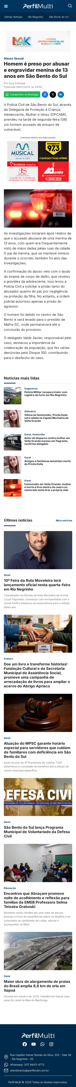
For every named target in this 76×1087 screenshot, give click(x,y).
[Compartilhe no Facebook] (45, 94)
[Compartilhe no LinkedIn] (61, 94)
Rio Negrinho (35, 16)
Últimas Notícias (13, 16)
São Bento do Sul (59, 16)
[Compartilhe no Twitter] (53, 94)
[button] (70, 5)
